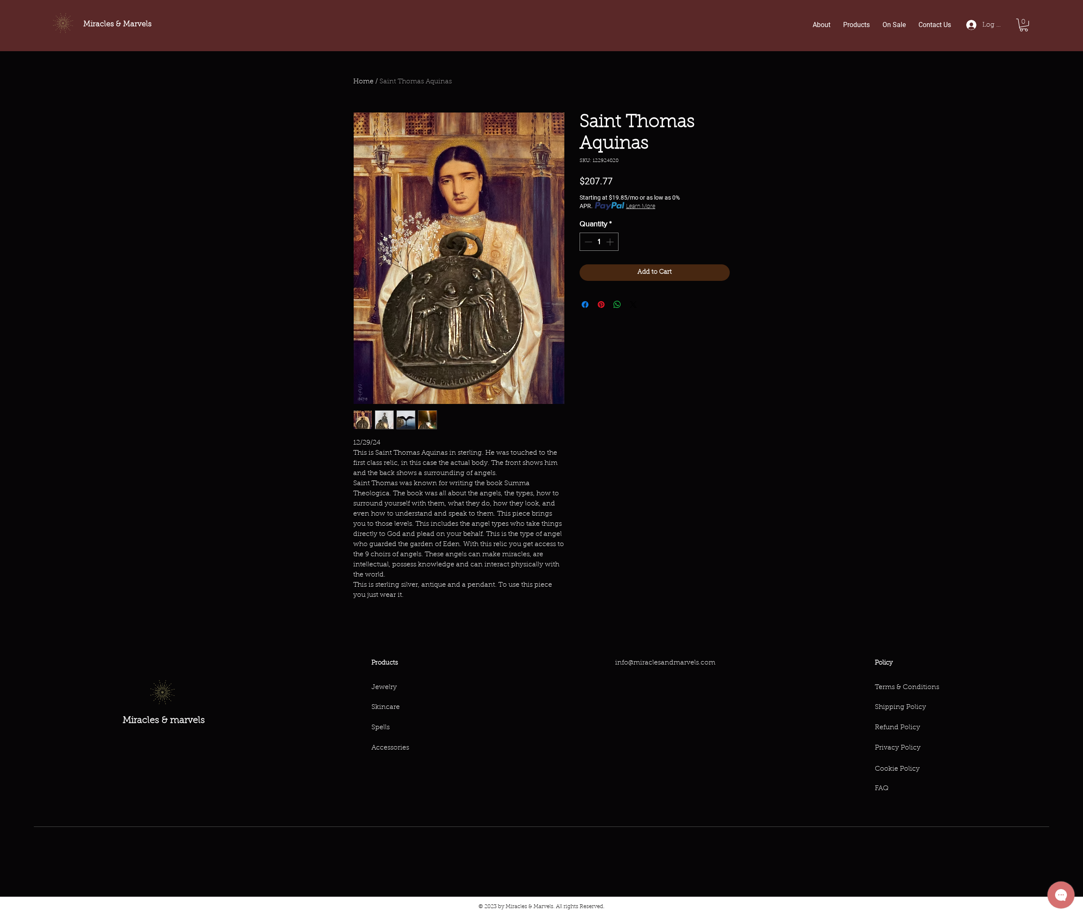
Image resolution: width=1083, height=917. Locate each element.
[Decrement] (587, 241)
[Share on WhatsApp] (617, 304)
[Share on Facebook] (585, 304)
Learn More (640, 206)
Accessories (390, 747)
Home (363, 81)
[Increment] (610, 241)
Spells (380, 727)
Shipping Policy (900, 707)
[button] (1023, 25)
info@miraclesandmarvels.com (665, 662)
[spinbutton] (599, 241)
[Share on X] (633, 304)
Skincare (385, 707)
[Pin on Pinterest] (601, 304)
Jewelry (384, 687)
